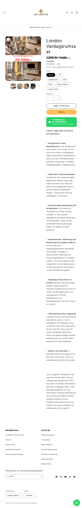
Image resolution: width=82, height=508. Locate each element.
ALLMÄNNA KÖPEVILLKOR (14, 435)
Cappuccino (53, 79)
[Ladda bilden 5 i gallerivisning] (33, 86)
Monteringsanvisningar (14, 454)
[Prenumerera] (41, 476)
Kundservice (10, 444)
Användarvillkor (47, 459)
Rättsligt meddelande (49, 454)
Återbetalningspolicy (49, 449)
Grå (64, 79)
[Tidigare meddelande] (4, 27)
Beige (51, 75)
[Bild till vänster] (7, 86)
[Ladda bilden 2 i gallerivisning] (20, 86)
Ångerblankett (47, 444)
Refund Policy (46, 464)
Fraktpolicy (45, 440)
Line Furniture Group (17, 503)
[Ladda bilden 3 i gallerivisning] (26, 86)
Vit (60, 75)
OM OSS (8, 440)
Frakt (59, 67)
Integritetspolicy (47, 435)
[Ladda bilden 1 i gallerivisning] (13, 86)
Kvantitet (49, 94)
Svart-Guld (53, 89)
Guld (50, 84)
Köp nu (61, 112)
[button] (4, 12)
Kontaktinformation (13, 449)
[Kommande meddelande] (77, 27)
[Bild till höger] (38, 86)
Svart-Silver (63, 84)
